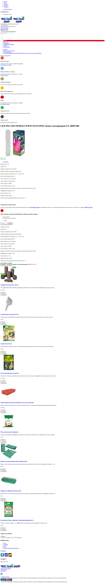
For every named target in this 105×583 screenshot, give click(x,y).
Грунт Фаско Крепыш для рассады (10, 373)
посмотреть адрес (35, 207)
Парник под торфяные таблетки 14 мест (11, 490)
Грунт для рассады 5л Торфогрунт (9, 432)
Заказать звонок (4, 29)
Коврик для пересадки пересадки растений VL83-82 (14, 461)
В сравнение (9, 224)
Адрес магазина (4, 27)
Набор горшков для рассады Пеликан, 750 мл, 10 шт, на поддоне (17, 402)
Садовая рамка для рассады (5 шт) (10, 314)
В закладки (3, 224)
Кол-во (2, 223)
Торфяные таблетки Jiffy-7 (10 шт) (9, 284)
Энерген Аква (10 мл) (6, 343)
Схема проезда (4, 75)
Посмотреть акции (5, 104)
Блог (4, 547)
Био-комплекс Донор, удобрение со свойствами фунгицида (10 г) (17, 520)
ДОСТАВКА (4, 569)
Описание (5, 161)
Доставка (5, 544)
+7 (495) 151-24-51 (5, 576)
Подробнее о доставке (6, 65)
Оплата (5, 545)
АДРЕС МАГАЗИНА (6, 568)
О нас (4, 543)
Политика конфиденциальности (11, 548)
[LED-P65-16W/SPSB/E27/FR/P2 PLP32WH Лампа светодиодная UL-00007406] (15, 156)
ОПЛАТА (3, 571)
